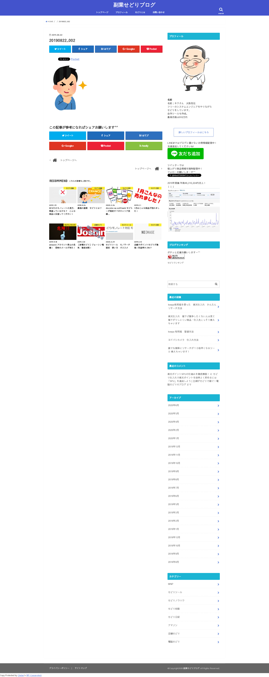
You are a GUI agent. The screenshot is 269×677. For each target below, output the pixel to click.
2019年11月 (174, 454)
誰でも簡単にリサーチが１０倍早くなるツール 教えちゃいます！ (191, 350)
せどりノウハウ (176, 600)
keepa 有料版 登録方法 (181, 331)
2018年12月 (174, 537)
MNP (170, 583)
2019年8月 (173, 479)
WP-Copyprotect (33, 675)
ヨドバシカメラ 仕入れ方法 (183, 339)
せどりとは (140, 12)
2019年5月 (173, 504)
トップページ (102, 12)
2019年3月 (173, 512)
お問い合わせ (159, 12)
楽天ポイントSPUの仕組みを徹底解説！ (189, 374)
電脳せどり (174, 641)
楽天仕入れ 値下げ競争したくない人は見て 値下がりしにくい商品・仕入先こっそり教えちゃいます (192, 320)
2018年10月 (174, 545)
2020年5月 (173, 413)
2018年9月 (173, 553)
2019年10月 (174, 463)
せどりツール (175, 592)
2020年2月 (173, 430)
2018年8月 (173, 561)
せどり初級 (174, 608)
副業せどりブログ (134, 5)
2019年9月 (173, 471)
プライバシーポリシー (59, 668)
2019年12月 (174, 446)
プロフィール (122, 12)
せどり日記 (174, 617)
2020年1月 (173, 438)
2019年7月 (173, 487)
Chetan (21, 675)
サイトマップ (81, 668)
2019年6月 (173, 495)
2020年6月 (173, 405)
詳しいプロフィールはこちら (194, 132)
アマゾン (172, 625)
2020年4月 (173, 421)
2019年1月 (173, 529)
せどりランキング (176, 262)
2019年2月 (173, 520)
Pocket (75, 59)
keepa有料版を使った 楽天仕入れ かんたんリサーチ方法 (192, 306)
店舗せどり (174, 633)
